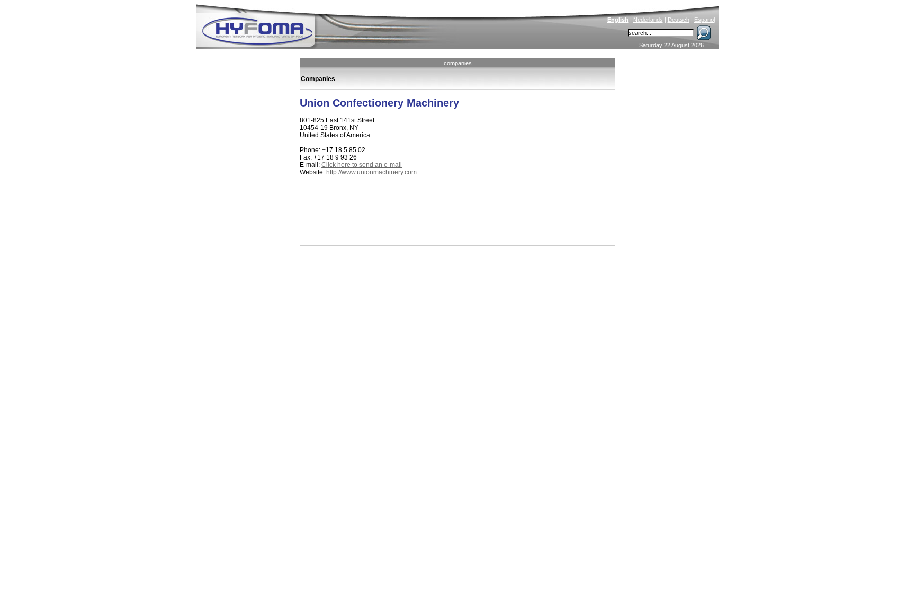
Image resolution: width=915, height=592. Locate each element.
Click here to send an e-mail (361, 165)
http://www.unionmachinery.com (371, 172)
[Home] (328, 24)
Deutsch (678, 19)
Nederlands (648, 19)
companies (458, 63)
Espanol (704, 19)
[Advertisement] (424, 221)
